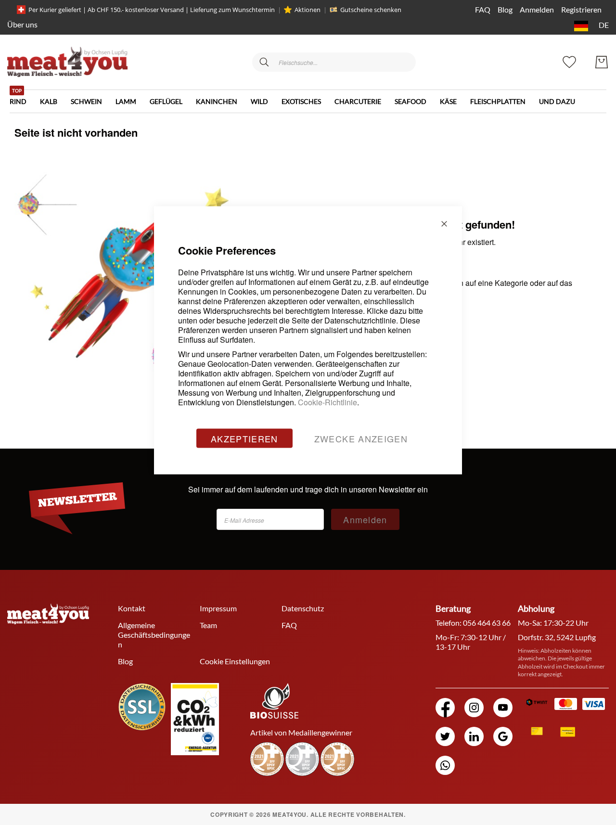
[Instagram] (474, 707)
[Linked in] (474, 736)
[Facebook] (445, 707)
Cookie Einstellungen (235, 661)
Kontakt (131, 608)
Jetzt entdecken (543, 764)
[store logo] (67, 62)
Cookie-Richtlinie (327, 402)
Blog (505, 9)
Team (208, 625)
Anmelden (537, 9)
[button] (589, 26)
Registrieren (581, 9)
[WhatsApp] (445, 765)
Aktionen (308, 9)
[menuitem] (25, 97)
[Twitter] (445, 736)
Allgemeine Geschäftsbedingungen (154, 634)
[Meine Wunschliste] (569, 60)
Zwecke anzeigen (361, 438)
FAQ (482, 9)
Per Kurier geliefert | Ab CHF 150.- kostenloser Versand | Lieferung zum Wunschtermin (151, 9)
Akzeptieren (244, 438)
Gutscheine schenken (370, 9)
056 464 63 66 (487, 622)
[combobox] (334, 62)
